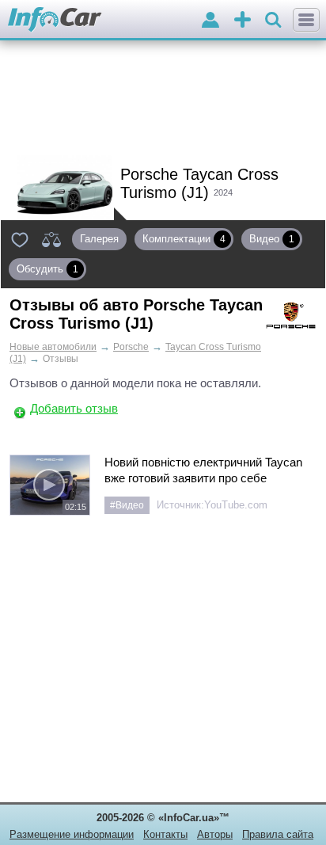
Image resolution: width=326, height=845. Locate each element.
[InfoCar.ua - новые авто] (55, 20)
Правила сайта (277, 834)
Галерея (99, 239)
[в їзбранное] (20, 239)
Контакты (165, 834)
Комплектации (184, 239)
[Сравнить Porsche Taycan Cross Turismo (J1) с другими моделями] (51, 239)
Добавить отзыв (74, 408)
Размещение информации (71, 834)
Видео (271, 239)
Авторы (215, 834)
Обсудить (47, 269)
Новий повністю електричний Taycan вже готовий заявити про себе (203, 470)
